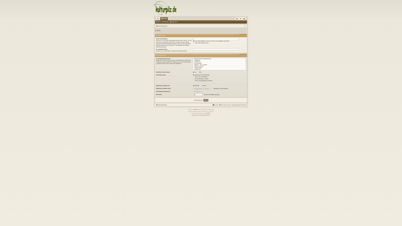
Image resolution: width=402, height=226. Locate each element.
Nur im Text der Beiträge (201, 76)
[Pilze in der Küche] (219, 66)
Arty (194, 111)
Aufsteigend (216, 88)
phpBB (195, 109)
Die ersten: (159, 94)
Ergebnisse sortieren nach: (163, 88)
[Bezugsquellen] (219, 63)
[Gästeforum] (219, 62)
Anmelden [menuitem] (241, 19)
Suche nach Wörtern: (162, 38)
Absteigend (225, 88)
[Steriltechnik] (219, 69)
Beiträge (197, 85)
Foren (165, 18)
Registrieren (175, 21)
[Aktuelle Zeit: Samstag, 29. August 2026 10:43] (245, 26)
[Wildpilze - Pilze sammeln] (219, 65)
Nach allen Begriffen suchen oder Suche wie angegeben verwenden (212, 41)
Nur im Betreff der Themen (201, 78)
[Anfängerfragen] (219, 68)
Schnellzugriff (158, 19)
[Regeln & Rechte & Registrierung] (219, 59)
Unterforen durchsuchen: (163, 72)
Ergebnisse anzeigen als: (163, 85)
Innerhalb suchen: (161, 75)
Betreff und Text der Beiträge (202, 75)
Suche (159, 21)
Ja (195, 72)
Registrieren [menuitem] (244, 19)
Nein (200, 72)
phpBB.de (208, 113)
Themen (204, 85)
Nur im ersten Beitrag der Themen (203, 80)
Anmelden (166, 21)
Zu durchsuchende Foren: (163, 58)
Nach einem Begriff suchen (202, 43)
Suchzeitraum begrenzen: (163, 91)
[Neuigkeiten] (219, 60)
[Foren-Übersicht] (165, 8)
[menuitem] (237, 18)
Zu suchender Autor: (162, 49)
